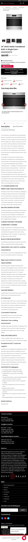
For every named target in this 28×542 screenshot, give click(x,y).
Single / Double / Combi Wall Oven (11, 9)
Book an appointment (9, 485)
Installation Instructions (8, 80)
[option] (14, 22)
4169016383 (14, 73)
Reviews (6, 494)
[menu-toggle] (2, 3)
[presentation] (3, 105)
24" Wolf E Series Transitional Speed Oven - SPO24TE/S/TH (13, 112)
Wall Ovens (21, 7)
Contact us (6, 499)
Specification (18, 126)
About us (6, 487)
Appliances (8, 7)
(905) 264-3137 (9, 431)
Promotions (6, 492)
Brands (5, 489)
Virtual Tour (6, 496)
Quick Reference (6, 83)
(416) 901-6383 (9, 421)
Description (5, 126)
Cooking (15, 7)
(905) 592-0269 (9, 443)
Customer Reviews (8, 130)
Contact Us (13, 71)
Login (5, 501)
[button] (4, 123)
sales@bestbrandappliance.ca (12, 72)
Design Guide (15, 83)
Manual (22, 83)
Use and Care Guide (19, 80)
